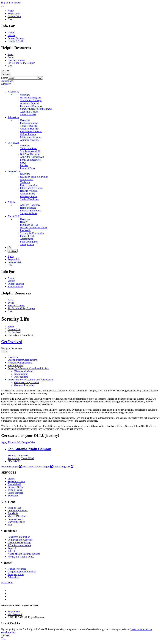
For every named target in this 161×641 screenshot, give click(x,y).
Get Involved (26, 179)
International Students (31, 131)
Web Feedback (15, 614)
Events (11, 57)
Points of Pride (27, 236)
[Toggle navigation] (4, 351)
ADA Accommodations (19, 545)
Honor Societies (15, 365)
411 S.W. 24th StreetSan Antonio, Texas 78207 (21, 457)
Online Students (28, 134)
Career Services (15, 492)
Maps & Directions (17, 516)
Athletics (12, 202)
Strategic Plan (27, 244)
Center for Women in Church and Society (28, 368)
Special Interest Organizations (22, 359)
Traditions (25, 182)
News (10, 54)
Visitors (11, 35)
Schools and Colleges (31, 100)
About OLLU (14, 216)
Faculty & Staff (15, 41)
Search (4, 77)
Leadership (25, 230)
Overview (25, 94)
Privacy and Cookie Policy (21, 556)
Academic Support (29, 103)
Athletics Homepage (30, 205)
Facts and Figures (29, 241)
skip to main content (11, 2)
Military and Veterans (30, 137)
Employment (14, 611)
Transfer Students (28, 125)
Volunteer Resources (24, 385)
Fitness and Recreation (31, 188)
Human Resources (17, 568)
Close (7, 74)
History (24, 222)
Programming (20, 374)
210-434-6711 (15, 461)
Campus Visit (14, 16)
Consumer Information (19, 537)
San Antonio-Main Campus (29, 449)
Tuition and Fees (28, 148)
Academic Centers (29, 111)
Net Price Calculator (30, 154)
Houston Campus (16, 60)
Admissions (7, 81)
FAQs (23, 162)
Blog (10, 524)
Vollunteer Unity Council (26, 382)
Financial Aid (14, 484)
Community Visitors (18, 510)
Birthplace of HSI (29, 224)
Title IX (11, 551)
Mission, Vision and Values (33, 227)
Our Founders (21, 376)
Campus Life (14, 171)
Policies (24, 165)
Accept (6, 635)
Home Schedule (28, 207)
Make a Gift (7, 582)
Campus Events (15, 519)
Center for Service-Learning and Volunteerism (30, 379)
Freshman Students (29, 123)
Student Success (28, 114)
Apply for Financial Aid (32, 157)
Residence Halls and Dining (34, 176)
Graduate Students (29, 128)
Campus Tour (14, 507)
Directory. (6, 83)
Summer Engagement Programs (36, 109)
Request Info (14, 13)
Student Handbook (29, 199)
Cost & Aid (13, 142)
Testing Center (15, 490)
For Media (13, 513)
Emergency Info (16, 574)
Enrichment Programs (31, 106)
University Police (28, 196)
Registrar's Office (16, 481)
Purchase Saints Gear (30, 210)
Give (10, 19)
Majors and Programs (30, 97)
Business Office (15, 487)
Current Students (16, 38)
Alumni (11, 32)
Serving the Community (32, 233)
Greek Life (13, 357)
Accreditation (26, 238)
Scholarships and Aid (30, 151)
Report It (12, 548)
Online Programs (62, 466)
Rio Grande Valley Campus (21, 63)
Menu (11, 251)
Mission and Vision (23, 371)
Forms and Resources (31, 159)
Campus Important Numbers (22, 571)
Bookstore (13, 495)
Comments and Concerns (20, 539)
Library (11, 478)
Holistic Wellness (28, 190)
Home (11, 326)
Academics (13, 92)
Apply (11, 10)
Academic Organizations (20, 362)
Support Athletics (28, 213)
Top (3, 638)
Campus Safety (27, 193)
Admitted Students (29, 140)
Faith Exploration (28, 185)
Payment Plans (27, 168)
